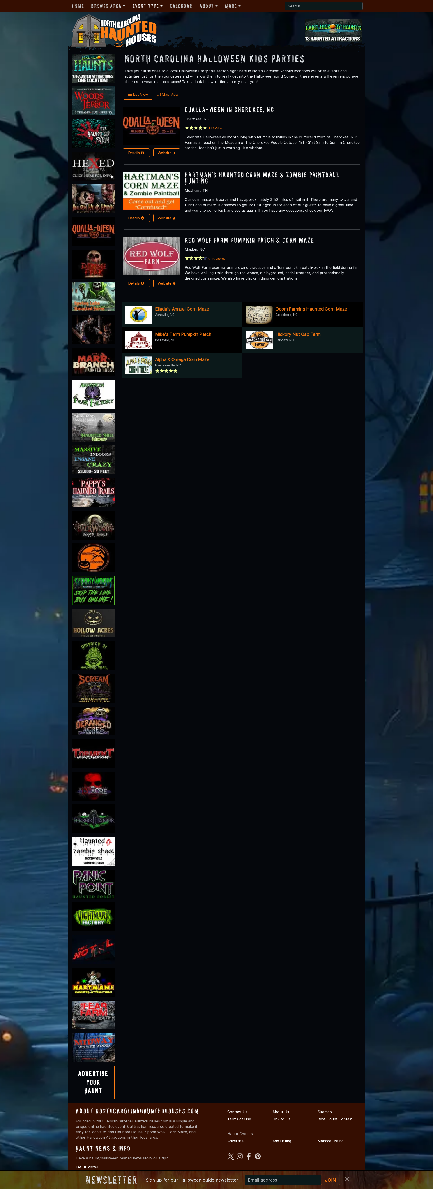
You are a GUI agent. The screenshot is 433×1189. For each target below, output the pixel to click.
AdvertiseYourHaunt (93, 1082)
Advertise (235, 1141)
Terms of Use (239, 1119)
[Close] (347, 1179)
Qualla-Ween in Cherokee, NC (229, 110)
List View (140, 94)
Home (78, 6)
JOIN (330, 1180)
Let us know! (87, 1167)
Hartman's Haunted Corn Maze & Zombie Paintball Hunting (262, 178)
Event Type (146, 6)
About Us (280, 1112)
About (207, 6)
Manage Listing (330, 1141)
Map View (170, 94)
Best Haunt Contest (335, 1119)
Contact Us (237, 1112)
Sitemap (325, 1112)
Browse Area (106, 6)
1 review (215, 128)
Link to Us (281, 1119)
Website (165, 153)
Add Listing (281, 1141)
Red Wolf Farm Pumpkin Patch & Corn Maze (249, 240)
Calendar (181, 6)
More (231, 6)
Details (134, 153)
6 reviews (216, 258)
